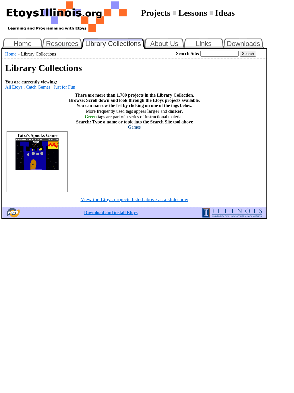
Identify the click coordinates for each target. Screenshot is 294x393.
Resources (62, 43)
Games (134, 127)
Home (22, 43)
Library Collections (115, 42)
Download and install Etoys (111, 212)
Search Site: (187, 53)
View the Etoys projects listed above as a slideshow (134, 199)
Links (204, 43)
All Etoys (13, 87)
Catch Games (38, 87)
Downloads (243, 43)
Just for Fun (64, 87)
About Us (164, 43)
